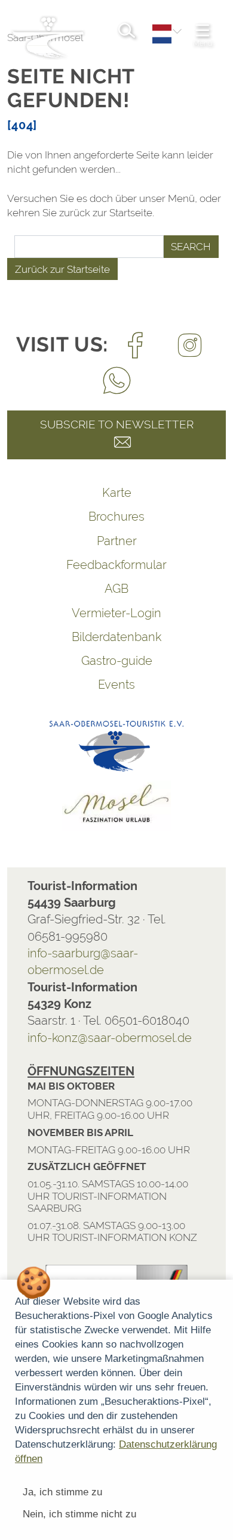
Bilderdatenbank (116, 637)
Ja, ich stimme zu (62, 1492)
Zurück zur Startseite (62, 269)
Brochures (116, 516)
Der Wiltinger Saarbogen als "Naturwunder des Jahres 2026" (100, 1228)
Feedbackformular (116, 565)
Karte (116, 493)
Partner (117, 541)
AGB (116, 588)
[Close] (217, 1165)
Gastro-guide (116, 661)
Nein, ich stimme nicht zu (79, 1514)
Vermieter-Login (116, 613)
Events (116, 684)
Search (191, 247)
